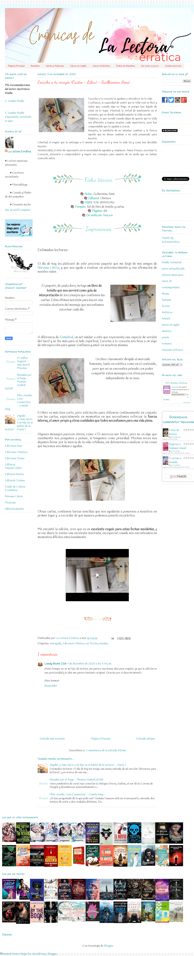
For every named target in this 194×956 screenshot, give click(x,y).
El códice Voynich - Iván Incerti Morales (23, 363)
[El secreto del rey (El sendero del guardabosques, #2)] (106, 922)
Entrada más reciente (52, 739)
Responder (50, 686)
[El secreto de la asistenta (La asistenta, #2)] (51, 866)
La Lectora (175, 387)
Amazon (108, 215)
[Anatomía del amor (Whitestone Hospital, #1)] (134, 866)
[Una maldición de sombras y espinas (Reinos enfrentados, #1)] (120, 899)
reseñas (103, 643)
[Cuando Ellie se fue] (120, 866)
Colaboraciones (173, 65)
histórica (167, 312)
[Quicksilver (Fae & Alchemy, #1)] (148, 865)
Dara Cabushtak (175, 465)
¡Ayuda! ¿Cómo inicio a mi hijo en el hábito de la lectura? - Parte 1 (88, 765)
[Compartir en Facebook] (126, 638)
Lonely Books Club (55, 664)
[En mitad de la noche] (23, 843)
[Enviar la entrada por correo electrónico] (112, 638)
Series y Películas (55, 65)
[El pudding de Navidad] (93, 865)
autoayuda (55, 643)
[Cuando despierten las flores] (162, 866)
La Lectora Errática (19, 151)
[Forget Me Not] (37, 900)
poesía (165, 337)
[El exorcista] (176, 865)
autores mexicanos (172, 275)
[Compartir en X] (124, 638)
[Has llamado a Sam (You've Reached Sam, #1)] (93, 899)
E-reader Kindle (14, 101)
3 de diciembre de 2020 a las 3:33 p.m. (89, 664)
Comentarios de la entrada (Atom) (106, 750)
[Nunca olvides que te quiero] (93, 843)
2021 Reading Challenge (176, 382)
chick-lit (167, 281)
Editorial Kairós (14, 474)
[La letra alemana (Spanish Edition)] (176, 843)
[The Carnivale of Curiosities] (65, 899)
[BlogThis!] (121, 638)
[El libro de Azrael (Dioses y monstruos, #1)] (134, 898)
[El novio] (120, 843)
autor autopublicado (173, 269)
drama (165, 294)
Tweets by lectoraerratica (171, 240)
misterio (167, 331)
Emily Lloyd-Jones (175, 437)
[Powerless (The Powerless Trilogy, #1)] (176, 899)
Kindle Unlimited (171, 262)
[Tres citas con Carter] (65, 865)
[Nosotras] (106, 899)
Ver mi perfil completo (18, 210)
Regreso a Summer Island (177, 446)
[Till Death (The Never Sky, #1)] (79, 899)
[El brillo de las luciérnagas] (162, 843)
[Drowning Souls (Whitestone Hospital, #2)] (148, 843)
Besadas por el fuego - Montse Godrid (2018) (76, 780)
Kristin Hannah (175, 451)
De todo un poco (150, 65)
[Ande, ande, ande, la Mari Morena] (79, 865)
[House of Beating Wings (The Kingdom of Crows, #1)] (148, 899)
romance (167, 344)
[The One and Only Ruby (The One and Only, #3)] (148, 921)
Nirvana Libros (48, 268)
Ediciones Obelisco (74, 643)
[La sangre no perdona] (9, 865)
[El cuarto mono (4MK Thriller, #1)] (106, 844)
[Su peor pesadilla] (37, 865)
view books (186, 402)
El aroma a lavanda (175, 460)
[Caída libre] (9, 898)
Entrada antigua (145, 739)
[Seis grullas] (79, 921)
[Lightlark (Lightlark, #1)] (9, 922)
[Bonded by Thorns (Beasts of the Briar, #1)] (23, 923)
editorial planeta (14, 509)
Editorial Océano (15, 480)
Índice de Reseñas (125, 65)
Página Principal (16, 65)
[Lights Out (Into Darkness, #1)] (134, 842)
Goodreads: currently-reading (178, 419)
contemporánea (171, 287)
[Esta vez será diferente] (23, 865)
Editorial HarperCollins (13, 466)
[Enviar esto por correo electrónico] (118, 638)
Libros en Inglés (78, 65)
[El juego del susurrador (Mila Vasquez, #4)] (134, 922)
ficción (166, 306)
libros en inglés (171, 325)
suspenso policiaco (172, 350)
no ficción (92, 643)
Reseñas (35, 65)
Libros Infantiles (101, 65)
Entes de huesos (174, 432)
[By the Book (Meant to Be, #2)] (37, 922)
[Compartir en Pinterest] (129, 638)
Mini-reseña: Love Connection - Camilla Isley (76, 794)
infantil (166, 319)
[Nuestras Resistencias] (93, 921)
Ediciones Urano (14, 458)
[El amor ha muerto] (106, 865)
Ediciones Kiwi (13, 446)
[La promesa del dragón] (65, 920)
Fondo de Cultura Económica (15, 488)
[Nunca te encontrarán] (120, 922)
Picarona (10, 503)
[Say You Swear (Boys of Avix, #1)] (23, 899)
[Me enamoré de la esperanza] (51, 922)
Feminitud (66, 337)
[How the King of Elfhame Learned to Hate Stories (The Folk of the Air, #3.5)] (51, 899)
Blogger (108, 946)
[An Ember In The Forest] (162, 900)
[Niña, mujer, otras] (162, 922)
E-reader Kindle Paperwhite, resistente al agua (18, 117)
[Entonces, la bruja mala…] (176, 921)
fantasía (166, 300)
